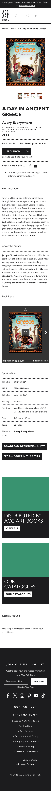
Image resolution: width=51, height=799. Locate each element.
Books (13, 28)
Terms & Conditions (27, 751)
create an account (24, 628)
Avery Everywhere (24, 431)
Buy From (14, 151)
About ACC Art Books (26, 721)
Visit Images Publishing (25, 764)
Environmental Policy (27, 736)
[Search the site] (16, 16)
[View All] (25, 507)
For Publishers (27, 726)
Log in (5, 156)
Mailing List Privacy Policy (25, 687)
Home (5, 28)
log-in (10, 628)
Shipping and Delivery (27, 741)
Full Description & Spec (33, 143)
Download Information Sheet (24, 446)
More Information (27, 5)
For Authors (27, 731)
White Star (20, 381)
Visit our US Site (30, 760)
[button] (27, 16)
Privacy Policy (27, 746)
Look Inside (8, 143)
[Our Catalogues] (25, 573)
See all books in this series (22, 456)
